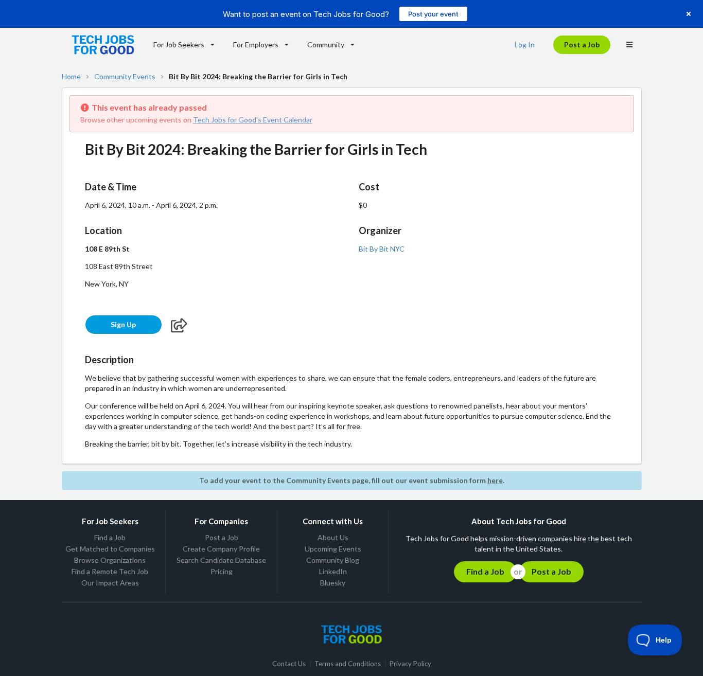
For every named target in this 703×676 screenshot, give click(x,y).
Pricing (221, 571)
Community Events (124, 76)
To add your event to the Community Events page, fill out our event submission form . (351, 480)
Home (71, 76)
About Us (333, 537)
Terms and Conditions (347, 664)
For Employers (255, 44)
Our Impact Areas (110, 582)
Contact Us (289, 664)
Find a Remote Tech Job (110, 571)
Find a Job (110, 537)
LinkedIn (333, 571)
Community (325, 44)
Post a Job (582, 44)
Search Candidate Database (221, 560)
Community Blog (332, 560)
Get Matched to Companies (110, 548)
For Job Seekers (178, 44)
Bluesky (332, 582)
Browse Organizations (110, 560)
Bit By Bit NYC (382, 248)
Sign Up (123, 324)
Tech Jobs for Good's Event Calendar (252, 119)
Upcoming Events (333, 548)
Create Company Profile (221, 548)
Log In (525, 44)
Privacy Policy (410, 664)
